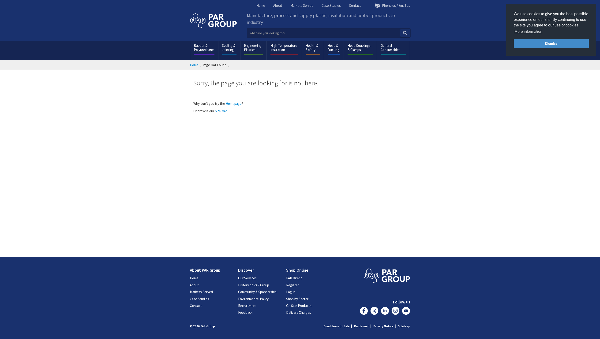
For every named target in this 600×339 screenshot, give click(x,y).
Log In (290, 292)
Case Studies (331, 5)
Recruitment (247, 305)
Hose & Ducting (333, 47)
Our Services (247, 278)
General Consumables (390, 47)
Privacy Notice (383, 326)
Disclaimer (361, 326)
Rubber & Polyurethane (204, 47)
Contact (355, 5)
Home (260, 5)
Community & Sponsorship (257, 292)
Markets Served (301, 5)
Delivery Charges (298, 312)
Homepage (234, 103)
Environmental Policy (253, 299)
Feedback (245, 312)
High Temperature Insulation (283, 47)
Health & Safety (312, 47)
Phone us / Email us (396, 5)
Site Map (221, 111)
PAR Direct (294, 278)
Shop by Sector (297, 299)
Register (292, 285)
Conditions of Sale (336, 326)
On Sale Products (298, 305)
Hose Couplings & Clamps (359, 47)
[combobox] (329, 33)
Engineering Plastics (253, 47)
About (277, 5)
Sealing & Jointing (228, 47)
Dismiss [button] (551, 43)
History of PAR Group (253, 285)
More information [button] (528, 31)
